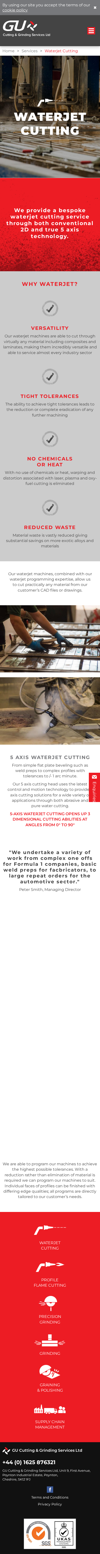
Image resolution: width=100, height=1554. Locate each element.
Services (30, 51)
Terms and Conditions (49, 1497)
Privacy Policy (50, 1504)
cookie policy (15, 10)
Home (8, 51)
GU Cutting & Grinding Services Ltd (46, 1450)
